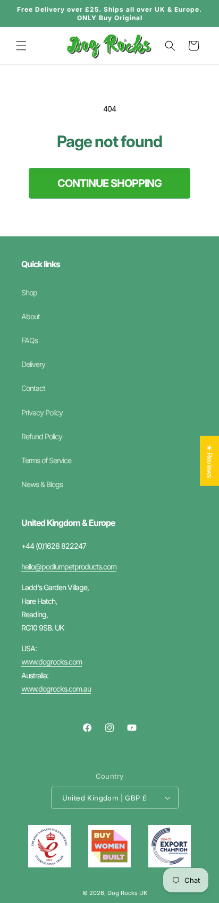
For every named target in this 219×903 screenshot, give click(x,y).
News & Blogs (42, 484)
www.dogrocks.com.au (56, 688)
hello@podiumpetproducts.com (68, 566)
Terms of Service (46, 460)
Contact (33, 388)
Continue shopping (109, 183)
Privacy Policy (42, 412)
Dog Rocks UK (127, 893)
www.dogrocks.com (51, 661)
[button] (21, 45)
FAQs (29, 340)
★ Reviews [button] (209, 461)
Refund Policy (41, 436)
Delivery (33, 364)
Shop (29, 292)
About (30, 316)
